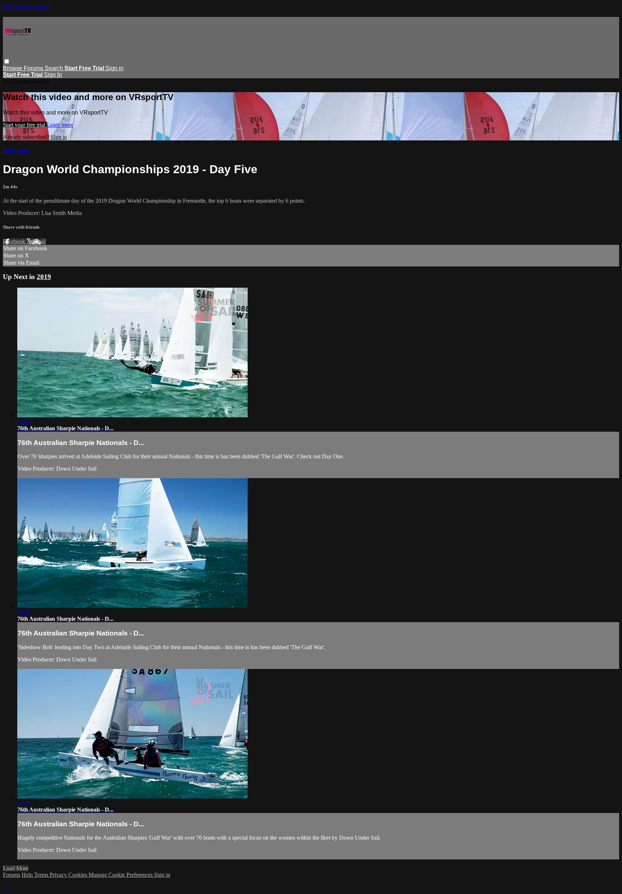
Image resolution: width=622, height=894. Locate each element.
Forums (34, 68)
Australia (16, 150)
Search (54, 68)
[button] (6, 61)
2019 (44, 276)
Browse (13, 68)
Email (39, 241)
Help (28, 875)
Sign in (114, 68)
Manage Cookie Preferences (121, 875)
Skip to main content (26, 6)
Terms (42, 875)
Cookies (78, 875)
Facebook (15, 241)
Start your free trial (25, 125)
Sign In (53, 75)
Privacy (59, 875)
